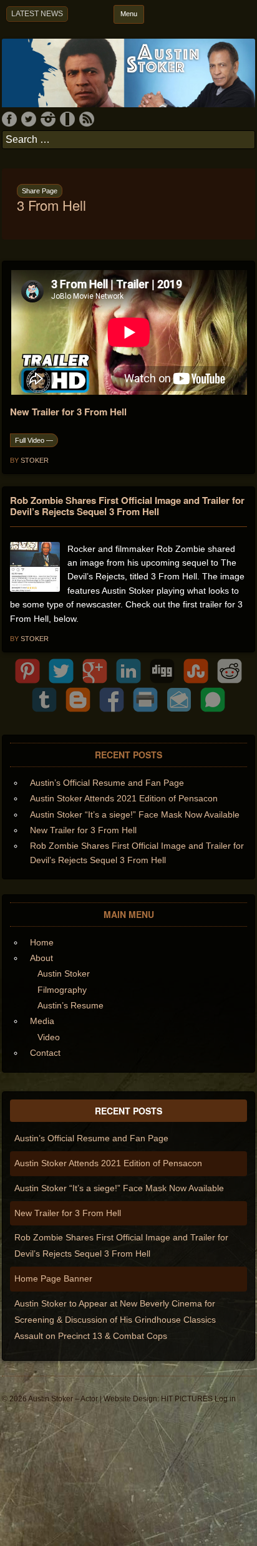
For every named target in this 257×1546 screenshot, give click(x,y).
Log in (225, 1398)
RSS (86, 119)
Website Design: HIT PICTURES (158, 1398)
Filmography (62, 990)
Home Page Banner (53, 1278)
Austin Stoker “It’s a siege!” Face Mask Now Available (135, 814)
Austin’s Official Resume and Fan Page (107, 783)
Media (42, 1021)
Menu (128, 13)
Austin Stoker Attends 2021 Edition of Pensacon (124, 798)
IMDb (67, 119)
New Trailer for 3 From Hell (83, 830)
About (41, 958)
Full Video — (34, 440)
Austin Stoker (63, 973)
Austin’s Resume (70, 1005)
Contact (45, 1053)
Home (42, 942)
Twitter (28, 119)
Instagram (48, 119)
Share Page (39, 191)
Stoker (35, 460)
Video (48, 1037)
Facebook (9, 119)
